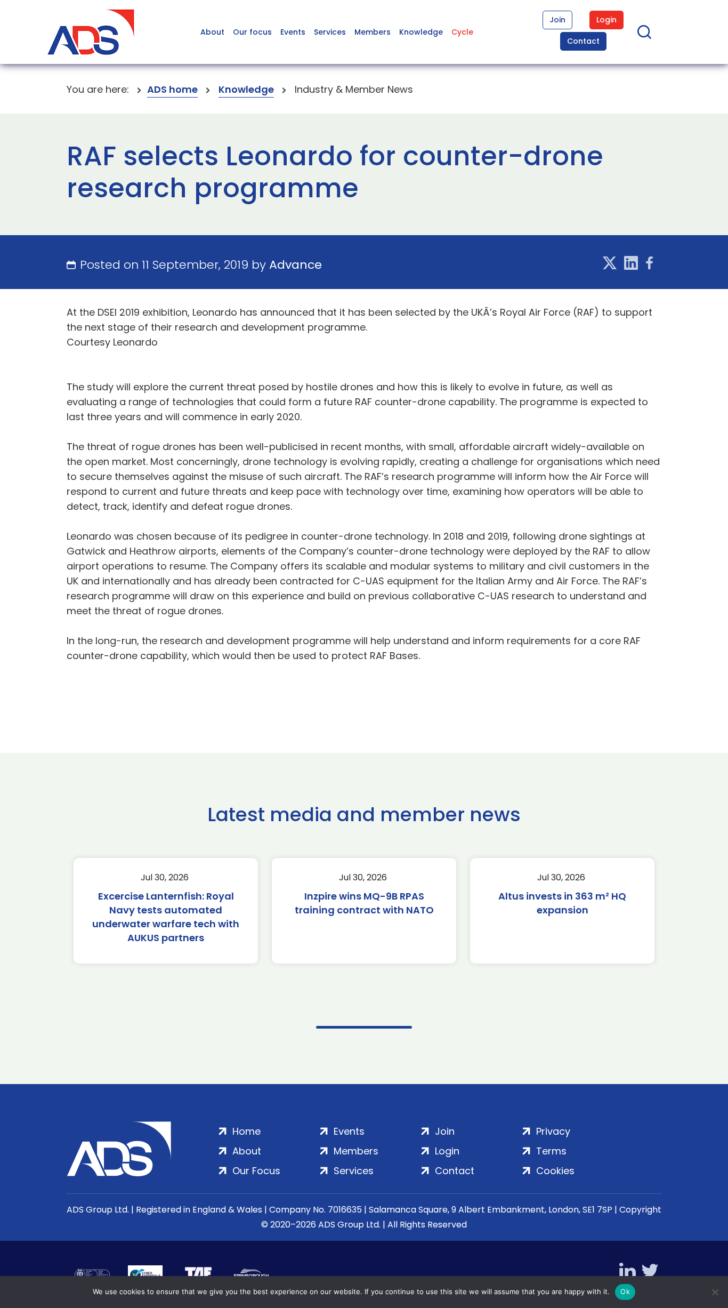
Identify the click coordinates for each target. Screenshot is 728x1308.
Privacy (553, 1131)
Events (292, 32)
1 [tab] (364, 1027)
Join (557, 19)
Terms (551, 1151)
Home (246, 1131)
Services (330, 32)
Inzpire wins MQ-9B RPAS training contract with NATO (364, 903)
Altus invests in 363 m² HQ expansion (562, 903)
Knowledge (421, 32)
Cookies (555, 1170)
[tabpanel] (166, 911)
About (212, 32)
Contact (583, 41)
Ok (625, 1291)
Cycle (462, 32)
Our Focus (256, 1170)
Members (372, 32)
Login (606, 19)
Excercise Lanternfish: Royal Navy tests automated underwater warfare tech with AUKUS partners (165, 916)
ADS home (172, 89)
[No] (714, 1292)
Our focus (252, 32)
